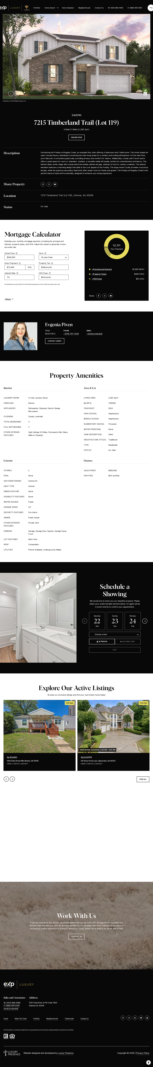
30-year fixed (46, 257)
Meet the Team (21, 1019)
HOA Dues (43, 273)
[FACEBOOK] (123, 1018)
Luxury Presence (65, 1053)
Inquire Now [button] (76, 137)
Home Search (50, 8)
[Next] (144, 621)
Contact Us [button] (76, 936)
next (16, 93)
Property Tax (44, 263)
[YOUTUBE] (141, 1018)
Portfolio (36, 8)
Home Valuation (68, 8)
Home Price (9, 253)
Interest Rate (9, 273)
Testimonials (69, 1019)
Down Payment (11, 263)
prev (10, 93)
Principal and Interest (102, 269)
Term (41, 253)
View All (143, 779)
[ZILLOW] (147, 1018)
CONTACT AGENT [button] (55, 341)
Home (6, 1019)
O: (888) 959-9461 (135, 8)
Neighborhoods (84, 8)
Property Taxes (99, 274)
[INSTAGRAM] (129, 1018)
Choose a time (101, 634)
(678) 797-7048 (72, 334)
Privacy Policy (142, 1053)
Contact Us (85, 1019)
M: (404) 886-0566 (115, 8)
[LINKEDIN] (135, 1018)
